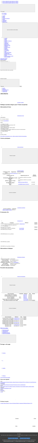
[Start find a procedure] (8, 66)
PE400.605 (25, 294)
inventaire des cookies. (31, 441)
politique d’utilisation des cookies (20, 441)
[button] (15, 399)
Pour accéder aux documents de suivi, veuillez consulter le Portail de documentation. (13, 136)
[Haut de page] (8, 339)
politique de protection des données (9, 441)
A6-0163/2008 (21, 228)
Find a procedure (3, 60)
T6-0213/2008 (21, 229)
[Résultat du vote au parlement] (26, 237)
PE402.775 (25, 295)
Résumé (36, 229)
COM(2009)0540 (16, 324)
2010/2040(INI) (6, 120)
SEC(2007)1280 (16, 322)
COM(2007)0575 (22, 223)
